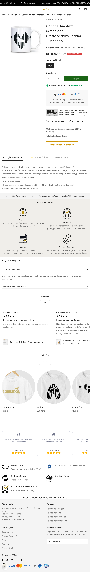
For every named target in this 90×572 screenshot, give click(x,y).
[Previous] (41, 302)
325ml (50, 66)
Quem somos (7, 532)
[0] (85, 9)
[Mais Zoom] (40, 23)
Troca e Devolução (10, 536)
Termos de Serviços (55, 509)
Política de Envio (54, 513)
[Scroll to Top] (85, 559)
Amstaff (14, 15)
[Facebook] (7, 560)
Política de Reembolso (56, 517)
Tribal (5, 407)
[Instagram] (12, 560)
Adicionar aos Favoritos (60, 145)
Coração (42, 407)
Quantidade (51, 73)
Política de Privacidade (57, 521)
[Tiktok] (17, 560)
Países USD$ (7, 548)
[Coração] (54, 387)
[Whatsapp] (21, 560)
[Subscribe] (85, 541)
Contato (5, 544)
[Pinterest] (3, 560)
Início (4, 15)
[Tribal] (18, 387)
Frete (4, 540)
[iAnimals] (45, 9)
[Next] (49, 302)
